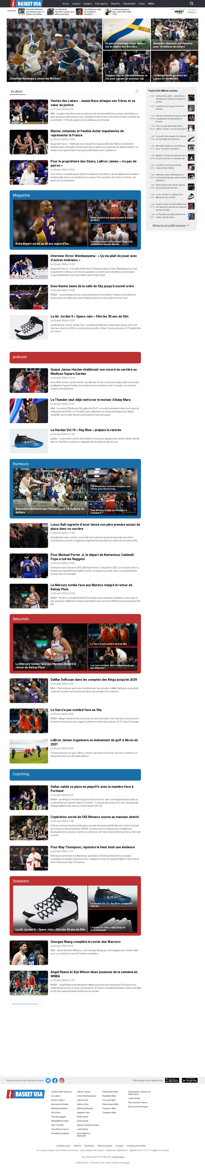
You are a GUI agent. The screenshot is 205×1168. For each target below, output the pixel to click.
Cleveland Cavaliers (60, 1133)
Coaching (21, 774)
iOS (173, 1080)
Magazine (21, 195)
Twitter (48, 1081)
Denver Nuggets (58, 1117)
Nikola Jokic (83, 1104)
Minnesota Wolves (59, 1104)
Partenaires (89, 1145)
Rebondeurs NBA (110, 1104)
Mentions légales (105, 1145)
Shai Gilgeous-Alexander (83, 1134)
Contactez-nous (63, 1145)
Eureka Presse (118, 1157)
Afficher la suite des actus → (26, 1004)
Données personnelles (136, 1145)
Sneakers (21, 881)
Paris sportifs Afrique (138, 1106)
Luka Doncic (82, 1100)
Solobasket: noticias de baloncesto (139, 1093)
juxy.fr (126, 1163)
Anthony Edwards (85, 1108)
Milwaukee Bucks (59, 1108)
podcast (20, 357)
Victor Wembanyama (86, 1096)
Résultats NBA (109, 1096)
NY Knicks (56, 1112)
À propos (119, 1145)
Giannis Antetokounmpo (88, 1125)
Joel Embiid (82, 1129)
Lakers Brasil (134, 1098)
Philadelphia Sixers (60, 1121)
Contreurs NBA (109, 1112)
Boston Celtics (58, 1100)
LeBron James (83, 1092)
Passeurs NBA (108, 1108)
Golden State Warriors (61, 1092)
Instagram (62, 1081)
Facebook (55, 1081)
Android (190, 1080)
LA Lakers (55, 1096)
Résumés (21, 619)
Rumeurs (21, 464)
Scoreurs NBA (108, 1100)
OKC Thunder (57, 1125)
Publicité (77, 1145)
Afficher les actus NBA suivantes (169, 225)
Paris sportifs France (137, 1102)
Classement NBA (110, 1092)
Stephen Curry (83, 1112)
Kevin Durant (82, 1121)
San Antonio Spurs (60, 1129)
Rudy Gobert (82, 1117)
